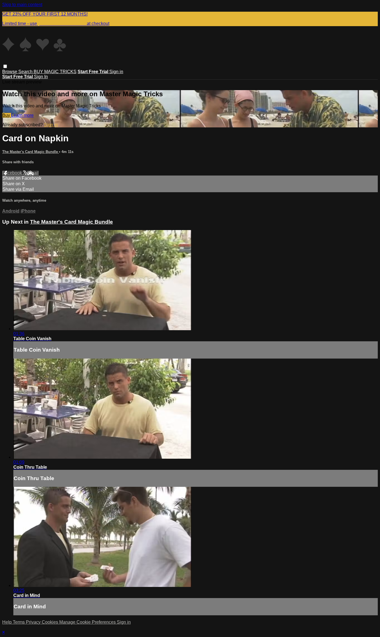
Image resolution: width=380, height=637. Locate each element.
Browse (10, 71)
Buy (6, 115)
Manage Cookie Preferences (88, 622)
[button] (5, 66)
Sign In (41, 76)
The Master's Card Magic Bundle (30, 152)
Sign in (116, 71)
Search (26, 71)
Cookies (50, 622)
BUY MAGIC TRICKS (55, 71)
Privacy (34, 622)
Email (33, 173)
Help (7, 622)
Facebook (12, 173)
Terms (19, 622)
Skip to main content (22, 4)
